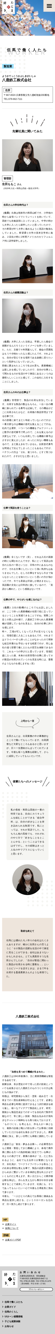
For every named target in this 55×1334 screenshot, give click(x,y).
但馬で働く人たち (14, 1302)
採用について (12, 1228)
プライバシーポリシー (36, 1289)
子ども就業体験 (12, 1321)
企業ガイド (10, 1307)
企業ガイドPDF (13, 1240)
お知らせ (9, 1326)
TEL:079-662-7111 (13, 99)
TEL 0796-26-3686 (27, 1281)
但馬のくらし (11, 1311)
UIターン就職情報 (14, 1316)
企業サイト (10, 1224)
